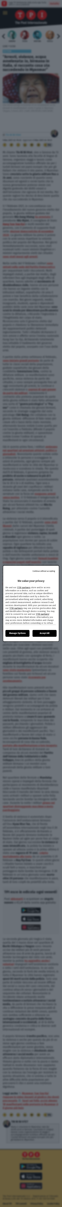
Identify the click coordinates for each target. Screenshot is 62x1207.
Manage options (17, 633)
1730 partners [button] (23, 587)
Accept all (44, 633)
